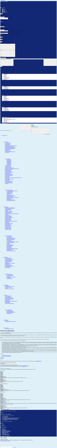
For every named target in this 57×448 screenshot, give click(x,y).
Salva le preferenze (6, 409)
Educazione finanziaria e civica (11, 239)
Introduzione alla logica (8, 170)
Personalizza (2, 362)
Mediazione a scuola (9, 198)
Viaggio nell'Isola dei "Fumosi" (11, 200)
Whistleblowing (4, 433)
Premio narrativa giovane (8, 225)
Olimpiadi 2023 (9, 163)
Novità (32, 125)
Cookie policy (4, 428)
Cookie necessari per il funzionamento (5, 368)
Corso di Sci (7, 262)
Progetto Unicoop (9, 247)
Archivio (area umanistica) (8, 235)
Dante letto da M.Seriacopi (10, 238)
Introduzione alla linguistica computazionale (13, 197)
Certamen (6, 210)
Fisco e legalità (9, 240)
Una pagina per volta (8, 229)
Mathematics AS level (8, 173)
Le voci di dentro (7, 299)
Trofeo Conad (9, 277)
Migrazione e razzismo (8, 219)
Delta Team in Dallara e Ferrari (9, 146)
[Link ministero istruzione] (4, 1)
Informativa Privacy (4, 430)
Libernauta (8, 243)
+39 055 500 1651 (5, 416)
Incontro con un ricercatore (8, 169)
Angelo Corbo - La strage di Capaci (10, 207)
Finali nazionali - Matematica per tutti (10, 151)
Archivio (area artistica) (8, 309)
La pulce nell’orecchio (8, 171)
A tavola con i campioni (10, 275)
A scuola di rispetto (9, 237)
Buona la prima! (7, 143)
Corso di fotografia (7, 296)
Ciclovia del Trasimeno (8, 261)
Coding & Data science (10, 191)
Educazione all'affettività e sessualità (10, 148)
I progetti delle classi (4, 135)
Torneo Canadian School (8, 265)
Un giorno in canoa (9, 278)
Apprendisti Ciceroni (10, 310)
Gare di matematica (8, 158)
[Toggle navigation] (7, 62)
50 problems (7, 320)
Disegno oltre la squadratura (9, 298)
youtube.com (2, 392)
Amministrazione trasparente (6, 434)
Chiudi (1, 39)
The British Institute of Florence (9, 288)
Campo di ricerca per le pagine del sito (5, 130)
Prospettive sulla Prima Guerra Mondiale (12, 248)
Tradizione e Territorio (8, 228)
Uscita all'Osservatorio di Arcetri (6, 355)
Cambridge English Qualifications (9, 286)
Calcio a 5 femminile (8, 258)
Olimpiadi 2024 (9, 162)
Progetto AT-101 (7, 226)
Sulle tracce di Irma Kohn (10, 249)
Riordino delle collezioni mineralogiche (12, 190)
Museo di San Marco (8, 220)
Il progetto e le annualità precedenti (6, 356)
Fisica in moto (7, 152)
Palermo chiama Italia (10, 244)
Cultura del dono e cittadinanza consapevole (11, 145)
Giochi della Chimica (8, 165)
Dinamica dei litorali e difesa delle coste (10, 147)
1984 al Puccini (7, 285)
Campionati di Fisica (8, 144)
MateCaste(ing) (9, 159)
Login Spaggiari (22, 32)
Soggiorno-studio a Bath (8, 287)
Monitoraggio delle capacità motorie (10, 263)
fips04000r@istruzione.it (10, 418)
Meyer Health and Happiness (9, 174)
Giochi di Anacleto (7, 166)
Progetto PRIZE (7, 179)
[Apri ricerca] (50, 62)
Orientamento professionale (9, 223)
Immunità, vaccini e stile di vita (9, 167)
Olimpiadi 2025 (9, 161)
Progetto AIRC (7, 178)
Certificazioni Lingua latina (9, 211)
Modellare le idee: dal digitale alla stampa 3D (11, 301)
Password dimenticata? (3, 20)
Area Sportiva (6, 257)
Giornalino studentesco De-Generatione (10, 321)
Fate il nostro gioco (9, 193)
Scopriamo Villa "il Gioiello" (9, 181)
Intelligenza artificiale (10, 196)
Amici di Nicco (9, 236)
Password (9, 18)
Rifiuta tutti (7, 362)
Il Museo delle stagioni (10, 312)
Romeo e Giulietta (7, 302)
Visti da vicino (9, 313)
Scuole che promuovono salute (9, 328)
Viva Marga (6, 183)
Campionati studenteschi (8, 260)
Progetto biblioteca (9, 246)
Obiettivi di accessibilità (5, 432)
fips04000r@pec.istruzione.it (11, 419)
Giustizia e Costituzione (8, 216)
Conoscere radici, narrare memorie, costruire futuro (12, 213)
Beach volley (8, 276)
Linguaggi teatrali (7, 300)
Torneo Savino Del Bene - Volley (9, 266)
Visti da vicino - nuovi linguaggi (9, 303)
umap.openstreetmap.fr (3, 383)
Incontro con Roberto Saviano (9, 217)
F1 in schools (7, 150)
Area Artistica (5, 295)
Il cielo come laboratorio (10, 195)
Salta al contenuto (2, 0)
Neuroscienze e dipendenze (9, 175)
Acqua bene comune (8, 142)
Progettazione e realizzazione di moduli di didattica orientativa (13, 177)
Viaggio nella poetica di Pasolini (11, 250)
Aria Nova (8, 194)
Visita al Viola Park (7, 267)
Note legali (3, 429)
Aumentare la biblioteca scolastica (9, 208)
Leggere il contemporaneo (10, 242)
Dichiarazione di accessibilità (6, 431)
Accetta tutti (13, 362)
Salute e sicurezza (7, 180)
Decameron (6, 214)
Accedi (1, 13)
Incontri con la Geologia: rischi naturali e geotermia (12, 168)
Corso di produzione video (8, 297)
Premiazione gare (9, 160)
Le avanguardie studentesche (9, 172)
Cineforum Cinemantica (10, 311)
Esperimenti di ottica (8, 149)
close (1, 66)
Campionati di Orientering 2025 (9, 259)
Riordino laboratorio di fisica (11, 199)
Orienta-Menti (7, 222)
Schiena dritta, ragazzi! (8, 264)
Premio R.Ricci (9, 164)
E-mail (9, 30)
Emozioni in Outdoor (10, 192)
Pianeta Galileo (7, 176)
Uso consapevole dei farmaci (9, 182)
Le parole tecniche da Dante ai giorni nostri (12, 241)
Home (32, 124)
